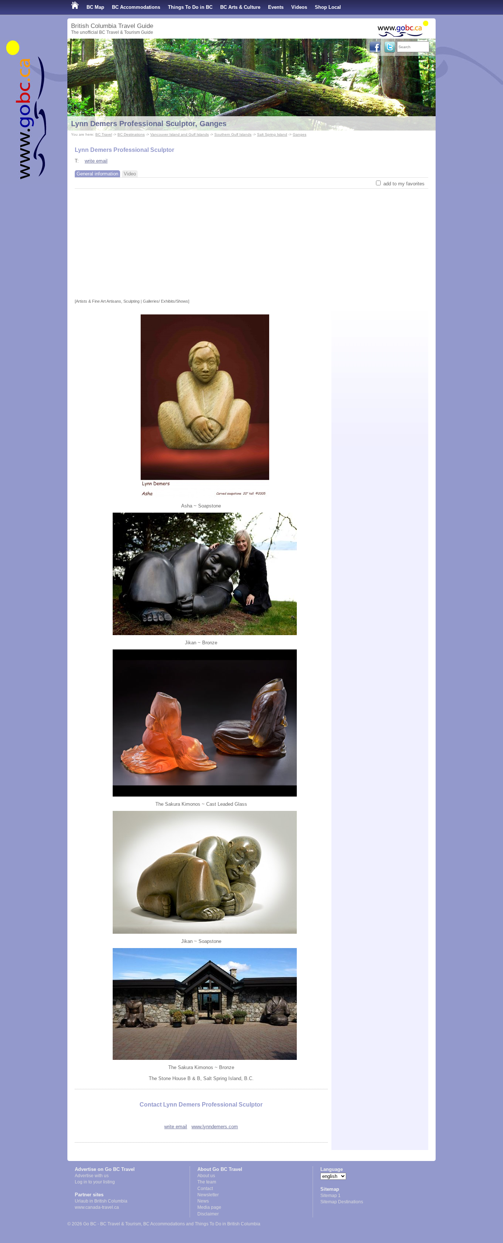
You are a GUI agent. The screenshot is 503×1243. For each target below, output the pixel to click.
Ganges (299, 134)
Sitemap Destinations (341, 1202)
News (203, 1201)
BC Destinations (131, 134)
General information (97, 174)
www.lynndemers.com (214, 1126)
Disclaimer (208, 1214)
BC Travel (103, 134)
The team (206, 1182)
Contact (205, 1188)
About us (206, 1175)
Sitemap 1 (330, 1195)
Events (276, 7)
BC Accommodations (136, 7)
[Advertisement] (251, 243)
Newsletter (208, 1195)
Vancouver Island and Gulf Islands (179, 134)
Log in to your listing (95, 1182)
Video (130, 174)
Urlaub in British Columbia (101, 1201)
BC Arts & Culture (240, 7)
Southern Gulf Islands (233, 134)
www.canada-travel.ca (97, 1207)
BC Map (95, 7)
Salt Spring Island (272, 134)
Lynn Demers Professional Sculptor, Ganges (148, 124)
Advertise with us (92, 1175)
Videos (299, 7)
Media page (209, 1207)
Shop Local (328, 7)
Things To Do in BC (190, 7)
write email (96, 161)
